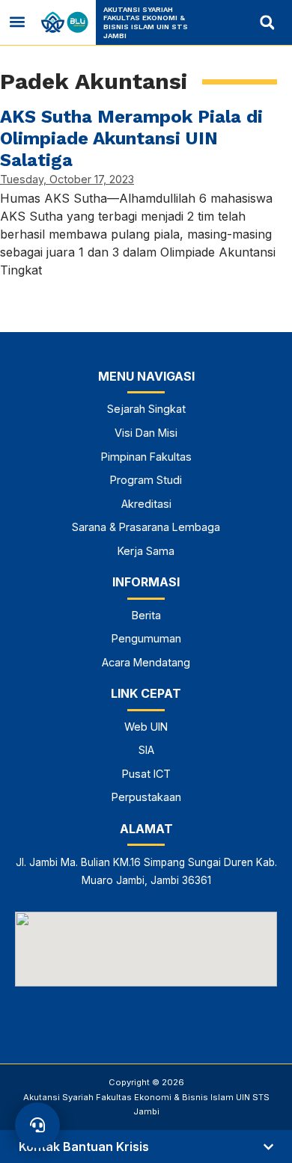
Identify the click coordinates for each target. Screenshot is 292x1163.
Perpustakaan (146, 797)
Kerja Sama (146, 550)
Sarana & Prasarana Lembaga (146, 527)
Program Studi (146, 479)
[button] (17, 22)
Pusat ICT (146, 773)
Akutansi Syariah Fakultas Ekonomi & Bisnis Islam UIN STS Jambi (145, 22)
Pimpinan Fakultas (146, 456)
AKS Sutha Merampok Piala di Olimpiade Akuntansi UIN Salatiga (131, 138)
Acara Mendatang (146, 662)
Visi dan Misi (146, 432)
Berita (146, 615)
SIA (146, 749)
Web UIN (146, 726)
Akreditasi (146, 503)
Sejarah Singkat (146, 408)
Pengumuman (146, 638)
